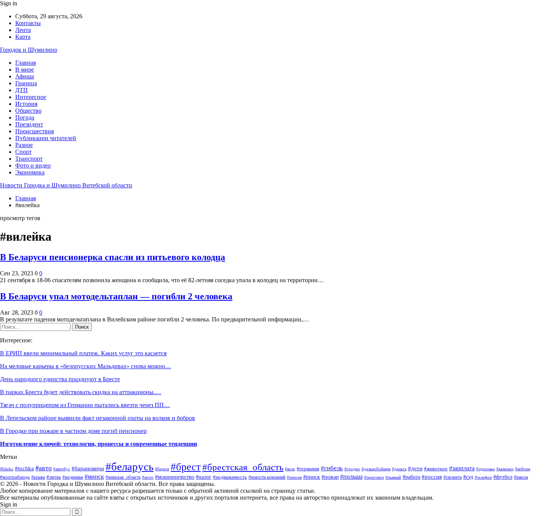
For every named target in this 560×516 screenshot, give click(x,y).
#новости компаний (266, 477)
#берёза (162, 468)
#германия (308, 468)
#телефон (483, 477)
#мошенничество (174, 477)
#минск (94, 476)
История (26, 104)
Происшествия (34, 131)
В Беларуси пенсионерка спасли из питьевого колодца (112, 257)
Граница (26, 83)
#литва (53, 477)
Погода (24, 117)
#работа (411, 477)
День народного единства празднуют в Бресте (60, 379)
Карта (22, 37)
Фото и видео (33, 165)
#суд (468, 477)
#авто (43, 468)
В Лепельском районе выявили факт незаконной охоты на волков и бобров (97, 418)
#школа (521, 477)
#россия (432, 476)
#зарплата (462, 468)
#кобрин (522, 468)
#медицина (72, 477)
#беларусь (130, 466)
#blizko (6, 468)
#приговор (374, 477)
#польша (351, 476)
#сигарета (452, 477)
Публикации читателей (45, 138)
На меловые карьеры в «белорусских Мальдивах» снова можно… (85, 366)
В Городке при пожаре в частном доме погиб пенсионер (73, 431)
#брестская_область (242, 467)
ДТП (21, 90)
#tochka (24, 468)
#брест (186, 467)
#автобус (61, 469)
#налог (203, 477)
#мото (148, 477)
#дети (415, 468)
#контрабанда (15, 477)
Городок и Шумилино (28, 49)
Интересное (30, 97)
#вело (290, 468)
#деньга (399, 468)
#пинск (311, 477)
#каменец (505, 468)
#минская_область (123, 477)
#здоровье (485, 468)
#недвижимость (230, 477)
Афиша (24, 76)
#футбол (502, 477)
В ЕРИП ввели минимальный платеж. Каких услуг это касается (83, 353)
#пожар (330, 477)
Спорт (23, 152)
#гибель (332, 468)
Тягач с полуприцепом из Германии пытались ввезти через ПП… (85, 405)
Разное (24, 145)
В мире (24, 69)
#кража (38, 477)
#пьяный (393, 477)
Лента (23, 30)
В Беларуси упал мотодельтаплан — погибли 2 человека (116, 296)
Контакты (28, 23)
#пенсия (294, 477)
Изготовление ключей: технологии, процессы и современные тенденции (98, 444)
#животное (436, 468)
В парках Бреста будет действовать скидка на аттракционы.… (80, 392)
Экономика (30, 172)
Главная (25, 62)
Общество (28, 110)
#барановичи (88, 468)
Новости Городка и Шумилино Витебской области (66, 185)
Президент (29, 124)
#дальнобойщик (376, 468)
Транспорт (29, 158)
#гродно (352, 468)
